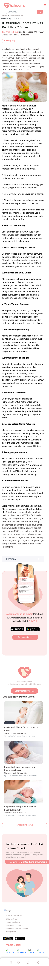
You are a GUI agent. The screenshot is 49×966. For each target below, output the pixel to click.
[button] (22, 559)
